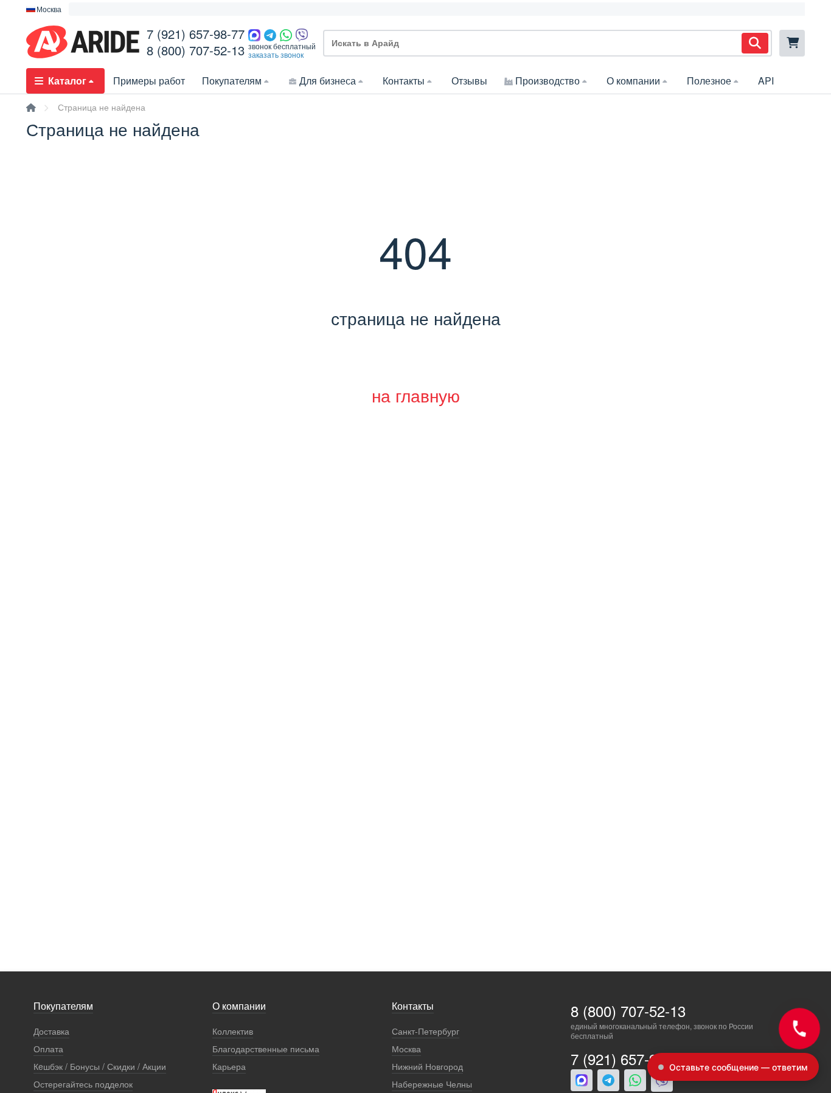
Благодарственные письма (265, 1049)
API (766, 81)
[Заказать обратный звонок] (799, 1028)
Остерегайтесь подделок (83, 1084)
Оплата (48, 1049)
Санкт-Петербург (425, 1031)
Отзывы (469, 81)
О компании (633, 81)
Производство (547, 81)
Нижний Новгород (427, 1066)
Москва (406, 1049)
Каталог (67, 81)
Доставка (51, 1031)
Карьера (229, 1066)
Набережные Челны (432, 1084)
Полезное (709, 81)
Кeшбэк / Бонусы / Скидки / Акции (99, 1066)
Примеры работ (149, 81)
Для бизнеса (327, 81)
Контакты (404, 81)
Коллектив (232, 1031)
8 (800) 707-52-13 (196, 50)
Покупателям (232, 81)
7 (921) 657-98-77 (196, 34)
